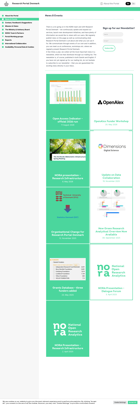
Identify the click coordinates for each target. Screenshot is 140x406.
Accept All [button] (132, 402)
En (128, 3)
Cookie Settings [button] (120, 402)
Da (133, 3)
